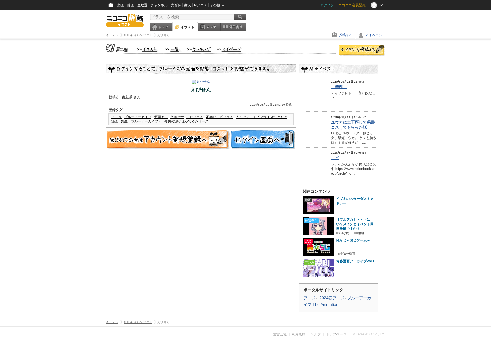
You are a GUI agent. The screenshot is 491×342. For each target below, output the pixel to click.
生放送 (142, 5)
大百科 (176, 5)
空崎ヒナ (177, 117)
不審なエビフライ (219, 117)
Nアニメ (200, 5)
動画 (120, 5)
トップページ (336, 334)
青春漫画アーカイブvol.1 (355, 261)
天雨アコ (161, 117)
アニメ (116, 117)
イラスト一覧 (173, 49)
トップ (163, 27)
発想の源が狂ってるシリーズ (186, 121)
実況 (187, 5)
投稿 (362, 50)
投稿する (346, 35)
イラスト (187, 27)
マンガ (211, 27)
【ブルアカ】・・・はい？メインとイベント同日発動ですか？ (355, 224)
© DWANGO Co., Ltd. (369, 334)
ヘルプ (316, 334)
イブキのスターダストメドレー (355, 201)
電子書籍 (236, 27)
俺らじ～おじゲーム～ (353, 240)
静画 (130, 5)
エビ (335, 157)
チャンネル (159, 5)
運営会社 (280, 334)
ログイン (327, 5)
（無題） (339, 86)
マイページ (373, 35)
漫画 (114, 121)
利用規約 (298, 334)
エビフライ (194, 117)
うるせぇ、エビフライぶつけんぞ (261, 117)
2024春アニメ (331, 298)
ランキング (199, 49)
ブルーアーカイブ (137, 117)
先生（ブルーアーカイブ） (141, 121)
